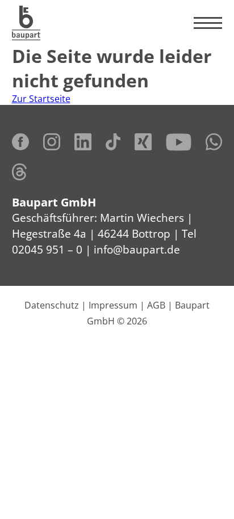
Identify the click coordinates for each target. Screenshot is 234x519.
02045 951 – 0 (47, 249)
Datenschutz (51, 305)
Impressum (113, 305)
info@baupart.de (137, 249)
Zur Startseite (41, 98)
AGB (156, 305)
